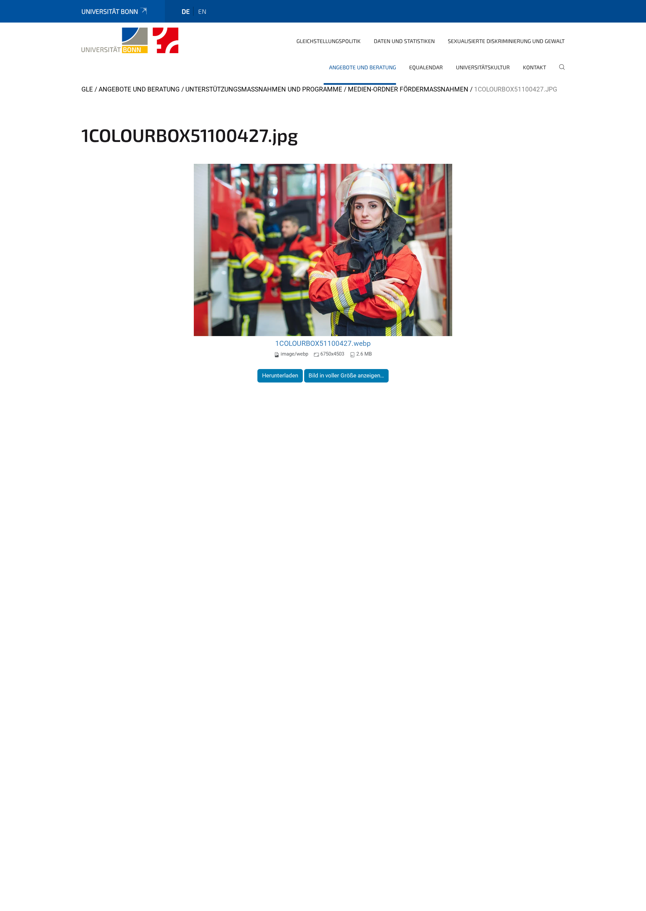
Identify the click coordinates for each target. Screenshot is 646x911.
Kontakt (534, 67)
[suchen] (559, 72)
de (186, 11)
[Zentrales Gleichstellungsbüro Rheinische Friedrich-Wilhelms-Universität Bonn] (129, 40)
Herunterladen (280, 375)
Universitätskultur (483, 67)
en (202, 11)
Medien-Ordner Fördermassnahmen (408, 89)
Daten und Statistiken (404, 41)
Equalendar (426, 67)
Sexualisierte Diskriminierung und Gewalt (506, 41)
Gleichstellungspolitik (328, 41)
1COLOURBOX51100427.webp (323, 343)
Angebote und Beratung (362, 67)
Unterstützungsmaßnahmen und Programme (263, 89)
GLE (87, 89)
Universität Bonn (109, 11)
